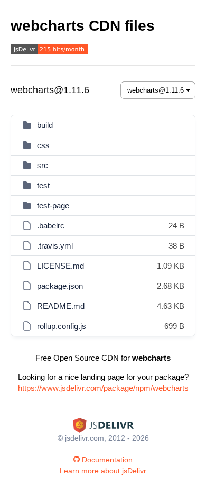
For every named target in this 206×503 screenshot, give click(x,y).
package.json (60, 285)
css (43, 145)
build (45, 125)
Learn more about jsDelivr (103, 471)
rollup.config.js (61, 326)
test (43, 185)
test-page (53, 205)
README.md (61, 305)
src (42, 165)
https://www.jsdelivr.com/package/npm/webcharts (103, 387)
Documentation (107, 459)
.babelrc (50, 225)
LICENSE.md (60, 265)
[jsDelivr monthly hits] (49, 50)
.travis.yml (55, 245)
